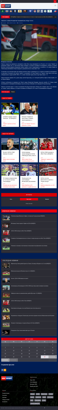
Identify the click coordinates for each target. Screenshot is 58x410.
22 (52, 353)
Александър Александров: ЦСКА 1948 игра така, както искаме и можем (29, 286)
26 (29, 356)
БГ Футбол (20, 22)
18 (21, 353)
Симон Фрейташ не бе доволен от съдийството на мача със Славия (29, 187)
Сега (11, 199)
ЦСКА (37, 394)
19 (29, 353)
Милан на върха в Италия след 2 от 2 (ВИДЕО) (23, 271)
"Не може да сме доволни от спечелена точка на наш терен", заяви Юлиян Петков (10, 187)
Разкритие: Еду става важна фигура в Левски (23, 330)
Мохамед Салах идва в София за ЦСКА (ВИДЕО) (23, 223)
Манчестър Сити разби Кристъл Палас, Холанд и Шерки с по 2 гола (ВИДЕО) (31, 263)
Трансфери (37, 400)
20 (37, 353)
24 (13, 356)
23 (5, 356)
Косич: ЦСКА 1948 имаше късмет (19, 278)
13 (37, 350)
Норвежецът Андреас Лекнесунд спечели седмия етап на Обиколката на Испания (32, 315)
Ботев (44, 400)
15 (52, 350)
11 (21, 350)
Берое (32, 397)
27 (37, 356)
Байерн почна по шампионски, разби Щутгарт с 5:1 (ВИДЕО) (26, 293)
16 (5, 353)
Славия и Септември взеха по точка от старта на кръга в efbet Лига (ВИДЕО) (31, 238)
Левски (13, 91)
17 (13, 353)
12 (29, 350)
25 (21, 356)
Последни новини (10, 260)
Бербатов (38, 397)
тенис (44, 397)
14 (44, 350)
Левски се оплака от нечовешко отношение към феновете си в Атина (37, 16)
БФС (32, 400)
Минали (47, 199)
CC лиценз (28, 408)
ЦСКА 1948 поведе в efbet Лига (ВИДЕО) (21, 230)
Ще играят (29, 199)
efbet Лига (50, 397)
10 (13, 350)
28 (44, 356)
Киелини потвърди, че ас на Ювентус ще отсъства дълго (26, 308)
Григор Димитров (35, 403)
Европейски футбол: (16, 17)
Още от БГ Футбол (7, 133)
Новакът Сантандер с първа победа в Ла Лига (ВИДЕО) (25, 323)
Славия (50, 394)
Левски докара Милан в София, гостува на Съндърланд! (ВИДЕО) (28, 216)
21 (44, 353)
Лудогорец (44, 394)
